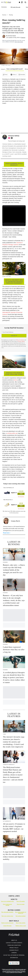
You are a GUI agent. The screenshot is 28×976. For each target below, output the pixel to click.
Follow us (15, 74)
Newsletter (22, 74)
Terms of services (20, 340)
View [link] (21, 493)
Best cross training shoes (7, 916)
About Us (14, 940)
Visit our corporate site (20, 970)
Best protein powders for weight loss (20, 913)
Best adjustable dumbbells (7, 912)
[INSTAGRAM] (9, 138)
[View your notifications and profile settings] (19, 2)
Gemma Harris (12, 35)
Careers (14, 952)
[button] (14, 492)
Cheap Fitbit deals (7, 925)
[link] (7, 492)
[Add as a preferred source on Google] (14, 963)
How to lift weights (20, 901)
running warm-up (12, 433)
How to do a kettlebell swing (7, 901)
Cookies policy (14, 950)
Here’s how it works (19, 41)
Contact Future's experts (14, 942)
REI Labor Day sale (15, 7)
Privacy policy (14, 947)
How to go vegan (20, 904)
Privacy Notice (21, 341)
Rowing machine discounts (7, 922)
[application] (14, 213)
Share (6, 74)
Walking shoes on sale (21, 925)
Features (23, 37)
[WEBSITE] (12, 138)
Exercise (4, 14)
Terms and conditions (14, 945)
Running (11, 14)
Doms (15, 380)
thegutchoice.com (9, 530)
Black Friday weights (20, 922)
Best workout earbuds (21, 916)
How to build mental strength (7, 905)
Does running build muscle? (15, 69)
